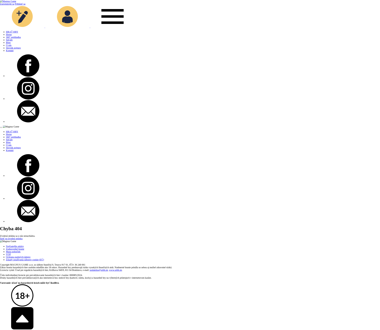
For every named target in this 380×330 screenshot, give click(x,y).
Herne (9, 34)
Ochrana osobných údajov (18, 257)
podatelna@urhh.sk (99, 270)
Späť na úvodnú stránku (11, 238)
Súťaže (9, 40)
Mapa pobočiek (13, 251)
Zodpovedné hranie (15, 249)
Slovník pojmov (13, 48)
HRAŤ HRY (12, 32)
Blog (8, 42)
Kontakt (10, 50)
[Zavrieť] (1, 127)
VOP (8, 254)
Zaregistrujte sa (7, 4)
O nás (8, 45)
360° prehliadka (13, 37)
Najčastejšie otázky (15, 246)
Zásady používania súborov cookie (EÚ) (25, 259)
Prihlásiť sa (20, 4)
